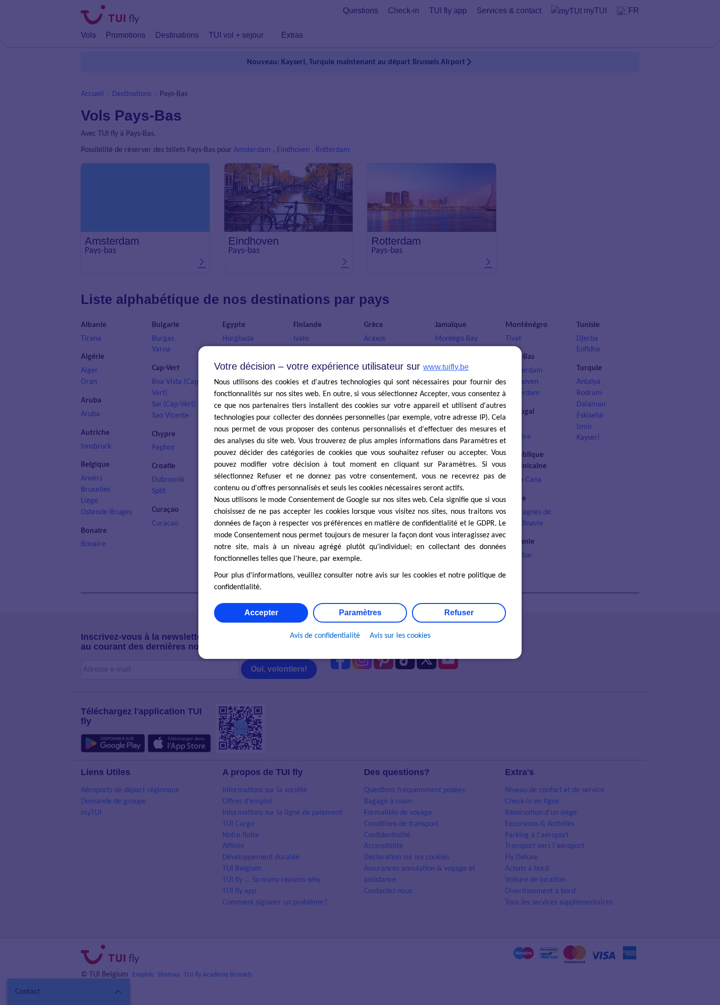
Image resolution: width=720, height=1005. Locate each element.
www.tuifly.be (446, 367)
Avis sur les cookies (400, 636)
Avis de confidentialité (325, 636)
